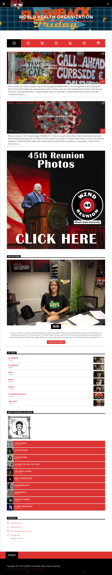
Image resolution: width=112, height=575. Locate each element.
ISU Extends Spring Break (56, 116)
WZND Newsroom (14, 80)
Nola (11, 379)
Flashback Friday (17, 394)
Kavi (10, 372)
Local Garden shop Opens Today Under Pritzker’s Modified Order (56, 67)
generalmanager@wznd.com (21, 531)
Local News (20, 54)
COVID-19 (11, 54)
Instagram (39, 569)
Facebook (13, 569)
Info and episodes (56, 342)
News (29, 54)
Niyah (11, 387)
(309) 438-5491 (16, 527)
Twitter (26, 569)
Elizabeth (13, 358)
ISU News (19, 103)
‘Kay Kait (12, 401)
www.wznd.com (16, 523)
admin (11, 130)
